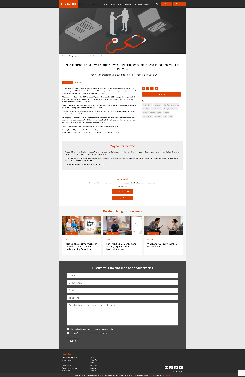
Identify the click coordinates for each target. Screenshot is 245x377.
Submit (73, 341)
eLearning (128, 4)
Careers (65, 363)
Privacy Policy (94, 360)
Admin (92, 362)
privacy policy (109, 329)
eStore (166, 4)
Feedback (93, 371)
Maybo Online (67, 360)
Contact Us (161, 94)
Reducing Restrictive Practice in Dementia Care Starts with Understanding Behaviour (81, 246)
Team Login (93, 365)
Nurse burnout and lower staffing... (93, 56)
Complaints (66, 370)
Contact (146, 4)
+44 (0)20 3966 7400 (122, 192)
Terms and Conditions (69, 368)
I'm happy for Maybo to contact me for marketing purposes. (90, 333)
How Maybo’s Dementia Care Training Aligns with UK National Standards (121, 246)
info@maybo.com (122, 198)
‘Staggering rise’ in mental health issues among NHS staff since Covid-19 (97, 132)
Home (64, 56)
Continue (168, 375)
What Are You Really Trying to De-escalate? (162, 245)
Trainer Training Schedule (70, 357)
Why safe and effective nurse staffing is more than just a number (94, 130)
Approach (120, 4)
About (105, 4)
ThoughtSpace (137, 4)
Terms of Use (66, 365)
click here (102, 164)
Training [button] (112, 4)
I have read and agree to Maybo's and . (92, 329)
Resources (179, 4)
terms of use (97, 329)
